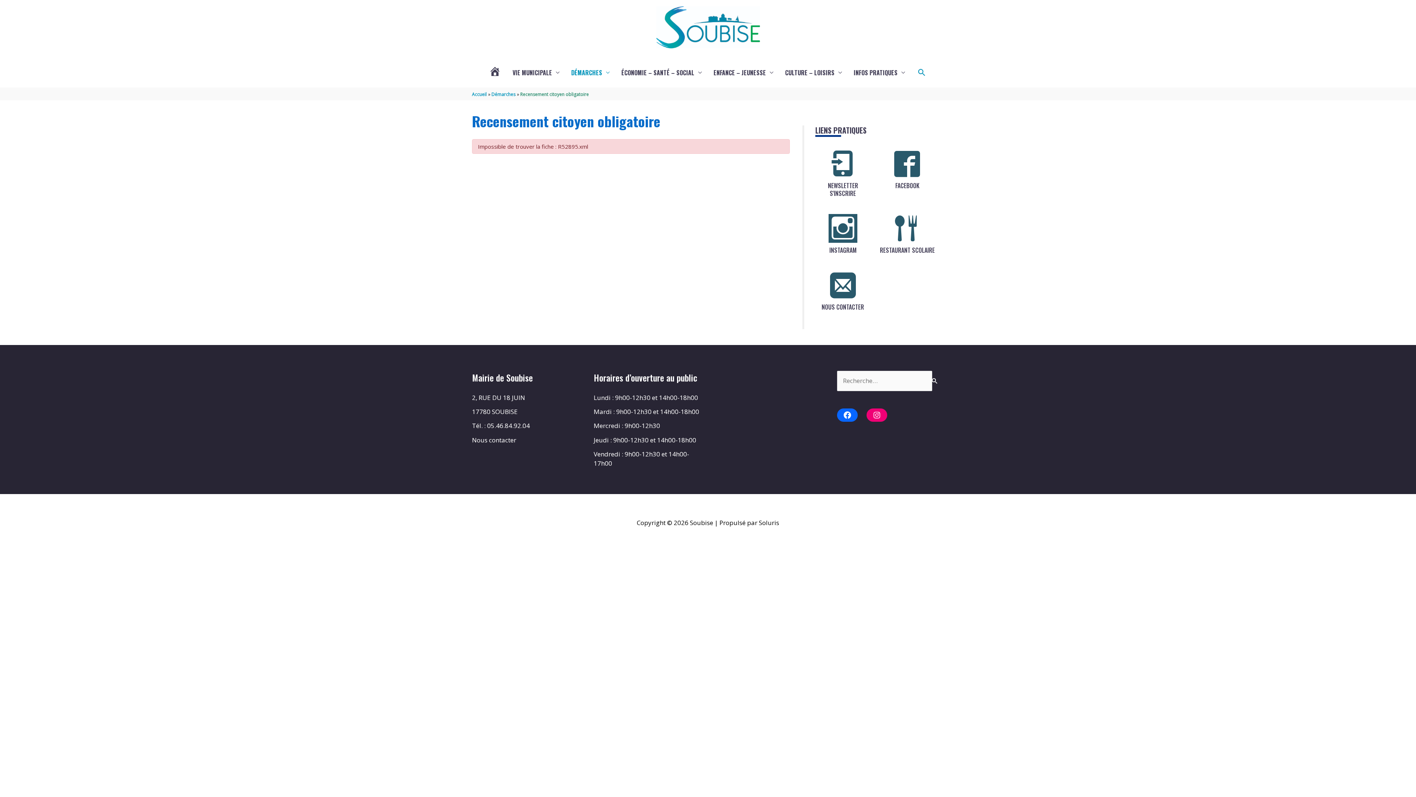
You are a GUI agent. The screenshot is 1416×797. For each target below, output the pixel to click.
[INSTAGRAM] (843, 228)
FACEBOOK (907, 185)
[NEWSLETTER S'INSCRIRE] (843, 163)
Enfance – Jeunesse (740, 72)
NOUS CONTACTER (843, 307)
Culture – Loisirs (809, 72)
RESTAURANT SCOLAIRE (907, 250)
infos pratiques (876, 72)
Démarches (586, 72)
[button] (922, 72)
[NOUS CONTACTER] (843, 285)
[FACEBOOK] (907, 163)
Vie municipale (532, 72)
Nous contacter (494, 440)
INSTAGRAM (843, 250)
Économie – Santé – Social (657, 72)
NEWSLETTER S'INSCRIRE (843, 189)
